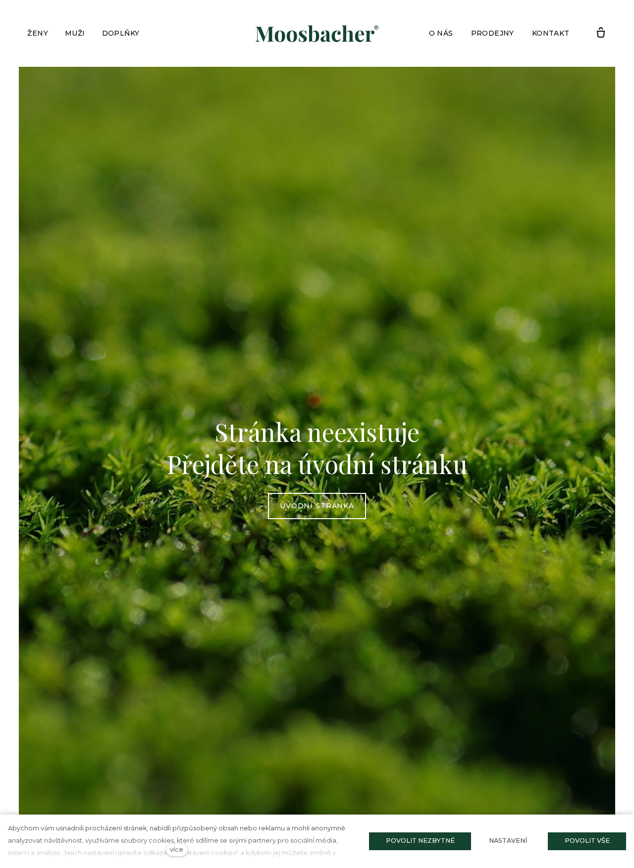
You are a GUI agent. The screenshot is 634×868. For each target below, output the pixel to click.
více (176, 849)
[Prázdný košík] (600, 33)
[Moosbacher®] (317, 33)
